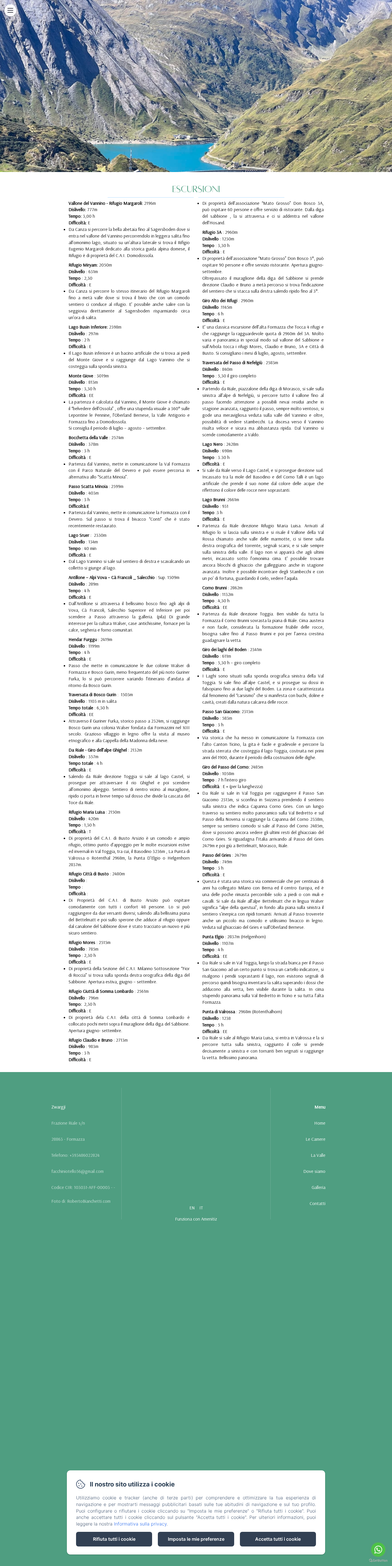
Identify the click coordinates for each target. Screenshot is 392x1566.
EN (192, 1207)
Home (319, 1123)
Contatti (317, 1203)
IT (201, 1207)
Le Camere (315, 1139)
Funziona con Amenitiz (196, 1219)
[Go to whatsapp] (378, 1549)
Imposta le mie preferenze (196, 1539)
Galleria (318, 1187)
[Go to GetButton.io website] (378, 1560)
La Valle (318, 1155)
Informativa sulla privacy (140, 1524)
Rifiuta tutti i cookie (114, 1539)
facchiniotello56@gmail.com (77, 1171)
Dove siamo (314, 1171)
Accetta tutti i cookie (278, 1539)
